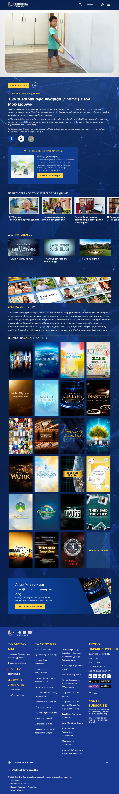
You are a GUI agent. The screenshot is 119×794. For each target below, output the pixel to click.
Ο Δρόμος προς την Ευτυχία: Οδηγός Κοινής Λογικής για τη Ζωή (72, 705)
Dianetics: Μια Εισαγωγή (45, 702)
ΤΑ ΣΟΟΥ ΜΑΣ (46, 644)
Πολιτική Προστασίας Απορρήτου (23, 787)
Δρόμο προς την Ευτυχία (30, 119)
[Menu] (109, 5)
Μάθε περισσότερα (50, 175)
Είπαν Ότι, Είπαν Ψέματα (72, 723)
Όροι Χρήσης (15, 780)
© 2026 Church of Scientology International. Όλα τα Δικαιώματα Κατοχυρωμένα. (40, 777)
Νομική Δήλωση (16, 790)
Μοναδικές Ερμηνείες (44, 718)
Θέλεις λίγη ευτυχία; (47, 156)
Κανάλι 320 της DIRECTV (99, 654)
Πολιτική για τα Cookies (19, 784)
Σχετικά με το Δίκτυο (17, 663)
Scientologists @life (43, 724)
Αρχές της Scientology (44, 687)
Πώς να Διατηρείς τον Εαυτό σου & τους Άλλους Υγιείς (71, 683)
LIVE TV (15, 669)
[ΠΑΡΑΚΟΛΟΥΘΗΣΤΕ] (46, 398)
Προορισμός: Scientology (46, 655)
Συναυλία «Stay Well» (71, 674)
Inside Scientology (43, 649)
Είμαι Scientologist (43, 707)
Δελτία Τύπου (14, 690)
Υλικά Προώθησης (16, 695)
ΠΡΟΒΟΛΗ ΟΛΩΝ (98, 550)
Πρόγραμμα (14, 674)
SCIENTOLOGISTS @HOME (24, 93)
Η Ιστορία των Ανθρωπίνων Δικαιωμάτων (68, 732)
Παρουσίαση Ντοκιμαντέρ (46, 713)
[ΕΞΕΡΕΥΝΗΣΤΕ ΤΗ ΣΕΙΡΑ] (21, 360)
